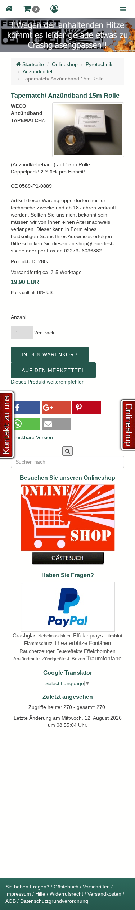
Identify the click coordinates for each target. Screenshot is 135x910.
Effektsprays (88, 635)
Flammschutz (38, 643)
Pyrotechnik (99, 64)
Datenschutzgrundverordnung (54, 901)
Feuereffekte (69, 651)
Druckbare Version (32, 437)
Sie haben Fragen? (27, 887)
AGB (10, 901)
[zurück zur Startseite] (9, 9)
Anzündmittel (37, 71)
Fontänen (100, 643)
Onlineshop (65, 64)
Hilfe (40, 894)
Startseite (32, 64)
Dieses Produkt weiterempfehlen (48, 382)
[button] (31, 9)
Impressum (18, 894)
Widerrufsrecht (66, 894)
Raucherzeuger (37, 651)
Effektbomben (100, 651)
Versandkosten (104, 894)
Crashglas (25, 635)
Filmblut (113, 636)
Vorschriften (96, 887)
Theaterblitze (70, 643)
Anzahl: (19, 317)
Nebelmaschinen (55, 636)
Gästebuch (66, 887)
